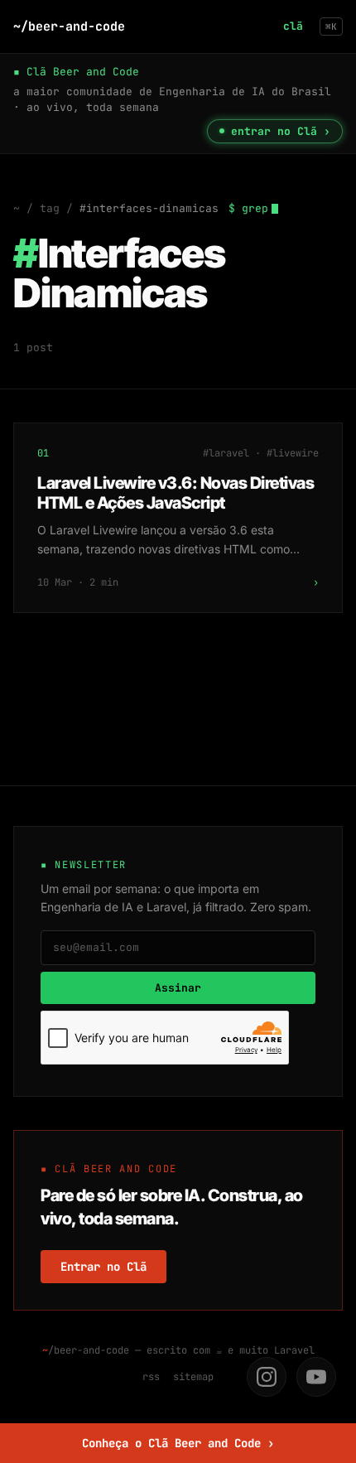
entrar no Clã (280, 131)
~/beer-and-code (69, 26)
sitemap (193, 1376)
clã (293, 26)
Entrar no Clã (103, 1266)
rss (151, 1376)
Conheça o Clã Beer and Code (178, 1443)
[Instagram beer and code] (266, 1377)
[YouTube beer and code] (316, 1377)
